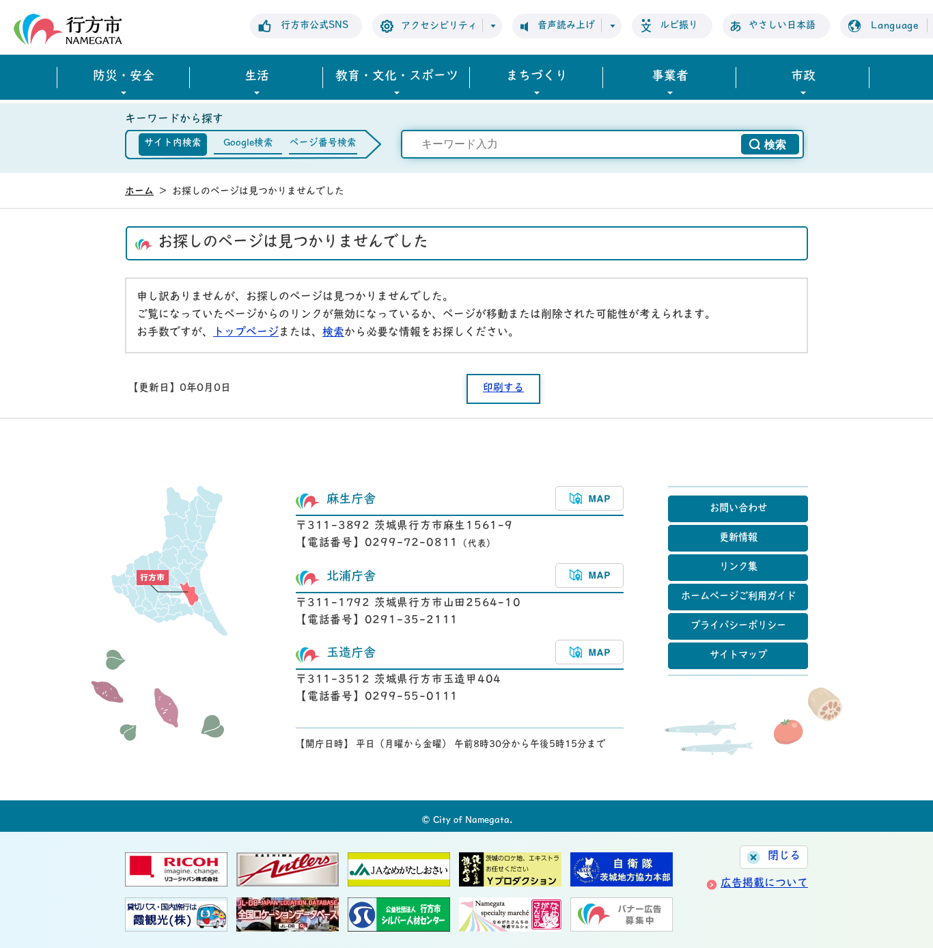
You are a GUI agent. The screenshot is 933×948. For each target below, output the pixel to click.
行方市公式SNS (314, 26)
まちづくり (537, 77)
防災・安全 (123, 77)
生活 (257, 77)
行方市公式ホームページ (68, 29)
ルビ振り (679, 26)
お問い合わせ (738, 509)
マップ (589, 498)
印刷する (503, 388)
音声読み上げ (566, 26)
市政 (803, 77)
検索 (333, 332)
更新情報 (738, 538)
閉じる (784, 856)
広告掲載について (764, 883)
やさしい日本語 (782, 26)
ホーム (139, 192)
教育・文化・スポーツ (396, 77)
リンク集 (738, 568)
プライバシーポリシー (738, 626)
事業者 (670, 77)
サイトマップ (738, 656)
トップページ (246, 332)
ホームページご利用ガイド (738, 597)
